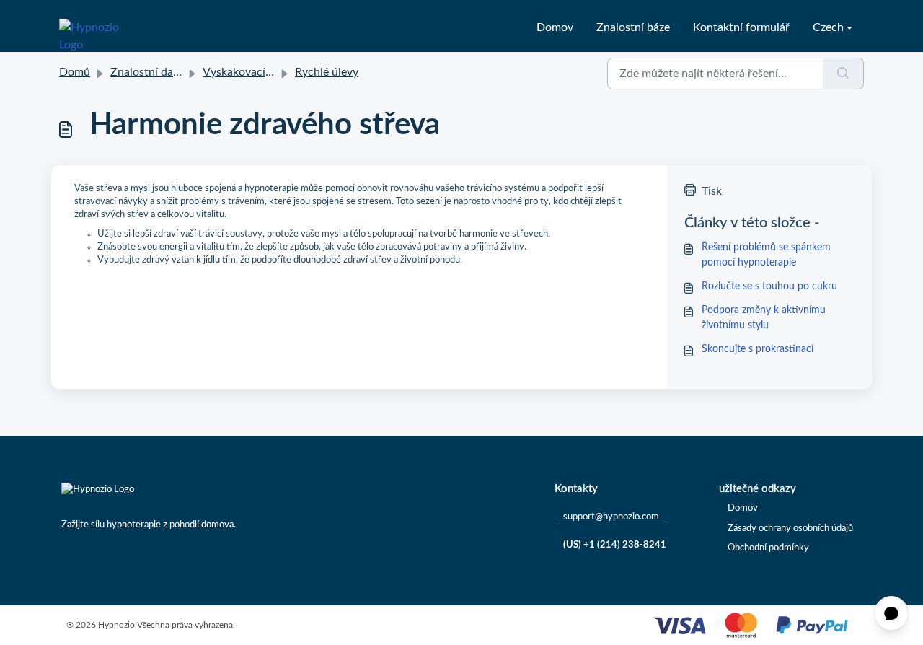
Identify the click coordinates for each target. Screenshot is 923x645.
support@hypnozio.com (611, 517)
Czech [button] (828, 27)
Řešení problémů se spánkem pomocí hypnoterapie (766, 255)
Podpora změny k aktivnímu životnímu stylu (764, 317)
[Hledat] (843, 73)
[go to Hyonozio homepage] (98, 27)
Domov (554, 27)
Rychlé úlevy (326, 72)
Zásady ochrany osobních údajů (790, 528)
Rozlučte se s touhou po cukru (769, 286)
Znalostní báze (633, 27)
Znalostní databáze (158, 72)
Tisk (712, 191)
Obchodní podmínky (768, 548)
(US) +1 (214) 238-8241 (614, 545)
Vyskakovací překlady (257, 72)
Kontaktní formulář (741, 27)
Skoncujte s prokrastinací (757, 349)
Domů (74, 72)
